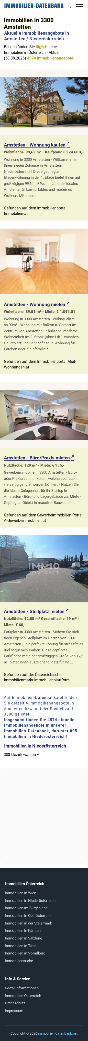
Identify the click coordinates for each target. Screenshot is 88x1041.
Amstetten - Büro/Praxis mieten (37, 458)
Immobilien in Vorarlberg (25, 953)
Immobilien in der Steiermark (28, 923)
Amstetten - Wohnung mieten (34, 304)
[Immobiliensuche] (69, 6)
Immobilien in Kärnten (23, 930)
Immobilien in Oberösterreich (28, 915)
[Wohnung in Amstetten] (44, 134)
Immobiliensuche (19, 961)
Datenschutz (15, 1003)
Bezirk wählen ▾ (25, 754)
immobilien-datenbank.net (58, 1033)
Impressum (14, 1011)
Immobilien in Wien (20, 893)
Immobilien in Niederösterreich (35, 736)
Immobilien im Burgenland (26, 908)
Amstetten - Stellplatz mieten (34, 611)
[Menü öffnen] (79, 6)
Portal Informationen (22, 988)
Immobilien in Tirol (20, 946)
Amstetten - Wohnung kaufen (35, 145)
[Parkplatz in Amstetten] (44, 600)
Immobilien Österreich (23, 996)
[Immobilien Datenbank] (34, 6)
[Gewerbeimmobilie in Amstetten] (44, 447)
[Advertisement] (44, 816)
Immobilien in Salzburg (23, 938)
